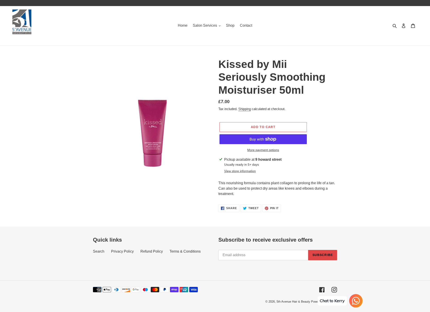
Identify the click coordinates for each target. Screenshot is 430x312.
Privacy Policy (122, 251)
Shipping (244, 109)
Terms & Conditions (185, 251)
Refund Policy (151, 251)
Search (98, 251)
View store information (240, 171)
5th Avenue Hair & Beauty (293, 301)
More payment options (263, 150)
